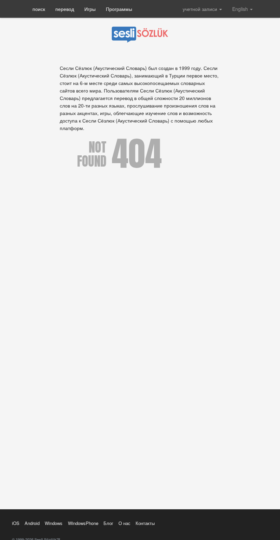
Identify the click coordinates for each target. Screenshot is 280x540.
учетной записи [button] (201, 8)
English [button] (240, 8)
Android (32, 523)
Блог (108, 523)
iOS (15, 523)
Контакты (145, 523)
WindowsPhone (83, 523)
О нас (124, 523)
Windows (53, 523)
